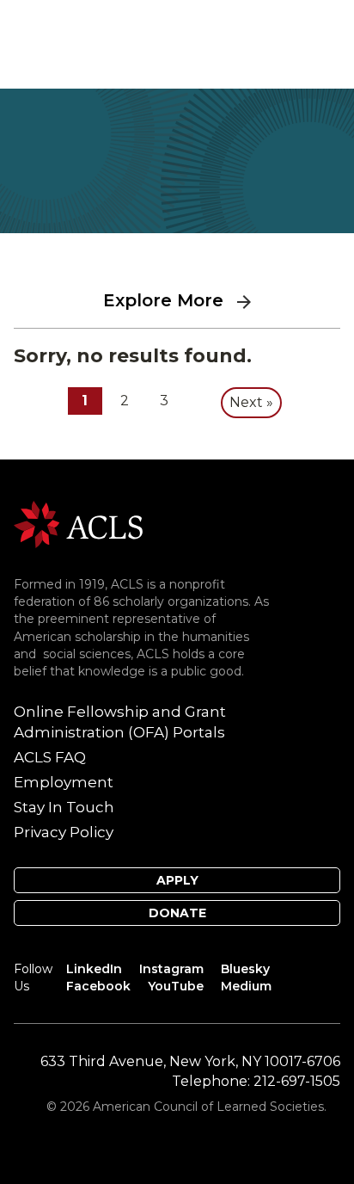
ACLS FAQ (50, 757)
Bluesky (245, 969)
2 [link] (124, 400)
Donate (177, 913)
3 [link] (164, 400)
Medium (246, 986)
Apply (177, 880)
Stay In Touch (64, 807)
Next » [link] (251, 402)
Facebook (98, 986)
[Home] (78, 523)
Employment (63, 782)
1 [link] (85, 400)
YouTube (176, 986)
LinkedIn (94, 969)
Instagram (171, 969)
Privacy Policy (63, 832)
